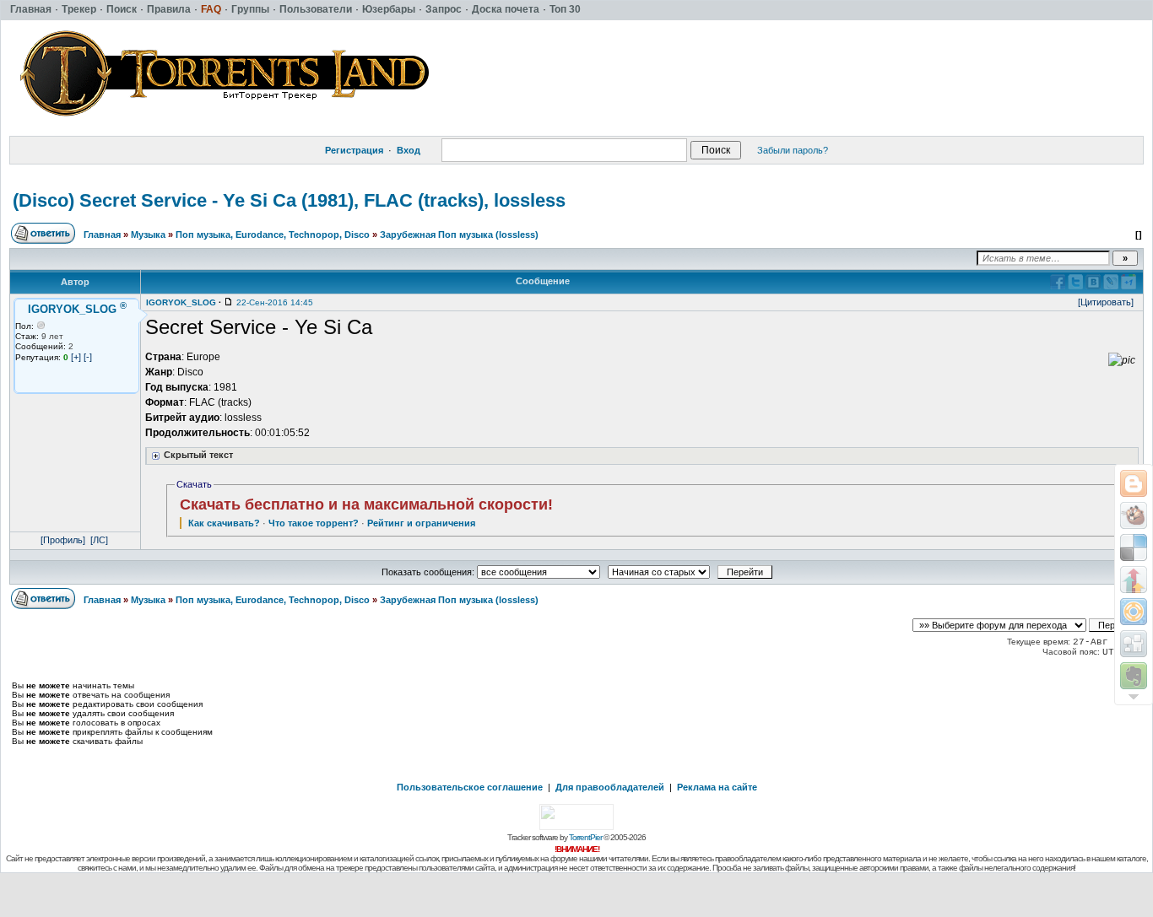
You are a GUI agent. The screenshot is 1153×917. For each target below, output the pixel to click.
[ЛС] (99, 540)
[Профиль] (63, 540)
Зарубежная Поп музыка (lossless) (459, 234)
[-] (88, 357)
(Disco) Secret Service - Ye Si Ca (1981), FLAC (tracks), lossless (289, 200)
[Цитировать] (1106, 302)
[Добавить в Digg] (1133, 643)
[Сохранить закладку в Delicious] (1133, 547)
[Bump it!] (1133, 579)
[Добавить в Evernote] (1133, 675)
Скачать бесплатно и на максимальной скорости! (366, 504)
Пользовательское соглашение (470, 787)
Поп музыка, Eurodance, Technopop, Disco (273, 234)
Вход (408, 150)
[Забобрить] (1133, 515)
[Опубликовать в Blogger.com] (1133, 483)
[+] (76, 357)
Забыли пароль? (792, 150)
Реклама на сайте (717, 787)
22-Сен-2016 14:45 (274, 302)
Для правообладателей (609, 787)
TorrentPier (585, 837)
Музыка (148, 234)
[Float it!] (1133, 611)
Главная (102, 234)
